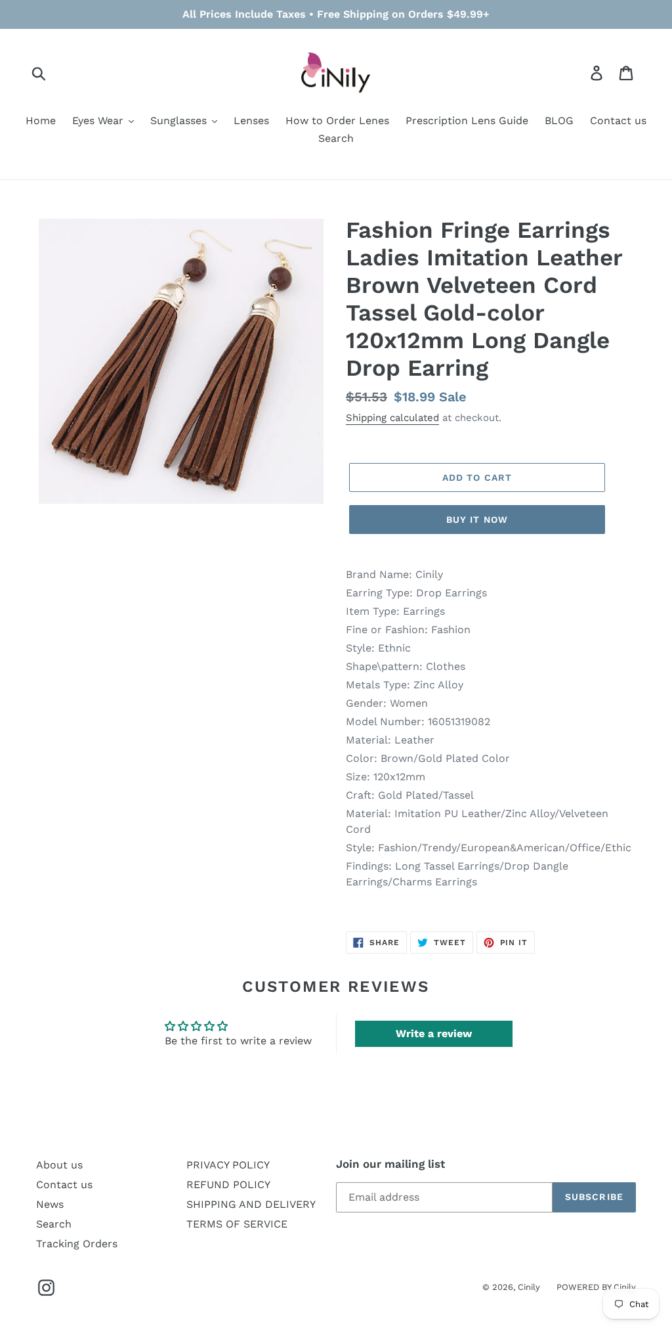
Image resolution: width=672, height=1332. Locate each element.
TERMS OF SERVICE (236, 1224)
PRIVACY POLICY (228, 1165)
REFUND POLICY (228, 1184)
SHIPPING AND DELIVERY (251, 1204)
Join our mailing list (390, 1163)
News (50, 1204)
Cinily (529, 1287)
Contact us (64, 1184)
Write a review (434, 1033)
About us (59, 1165)
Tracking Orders (76, 1243)
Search (54, 1224)
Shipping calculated (392, 418)
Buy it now (477, 519)
